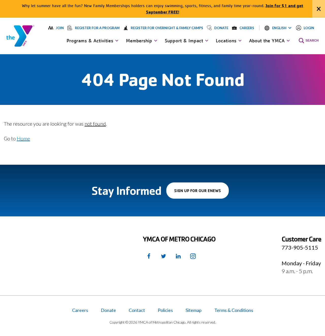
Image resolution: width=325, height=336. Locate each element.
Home (23, 138)
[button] (278, 27)
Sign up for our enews (201, 193)
